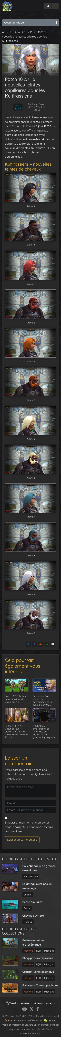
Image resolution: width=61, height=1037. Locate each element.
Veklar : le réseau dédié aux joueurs (32, 1003)
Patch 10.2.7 (18, 107)
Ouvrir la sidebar (14, 22)
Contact (51, 1020)
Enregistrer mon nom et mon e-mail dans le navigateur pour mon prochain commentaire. (29, 827)
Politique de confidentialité (28, 1020)
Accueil (6, 32)
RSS (9, 1020)
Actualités (20, 32)
